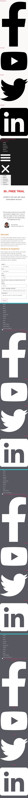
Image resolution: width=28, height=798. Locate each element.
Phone (3, 283)
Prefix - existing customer (8, 288)
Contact (5, 151)
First (2, 269)
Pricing (5, 146)
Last (2, 273)
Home (4, 142)
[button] (5, 163)
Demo (4, 144)
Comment (4, 293)
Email (3, 275)
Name (3, 264)
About (5, 149)
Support (5, 147)
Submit (4, 300)
